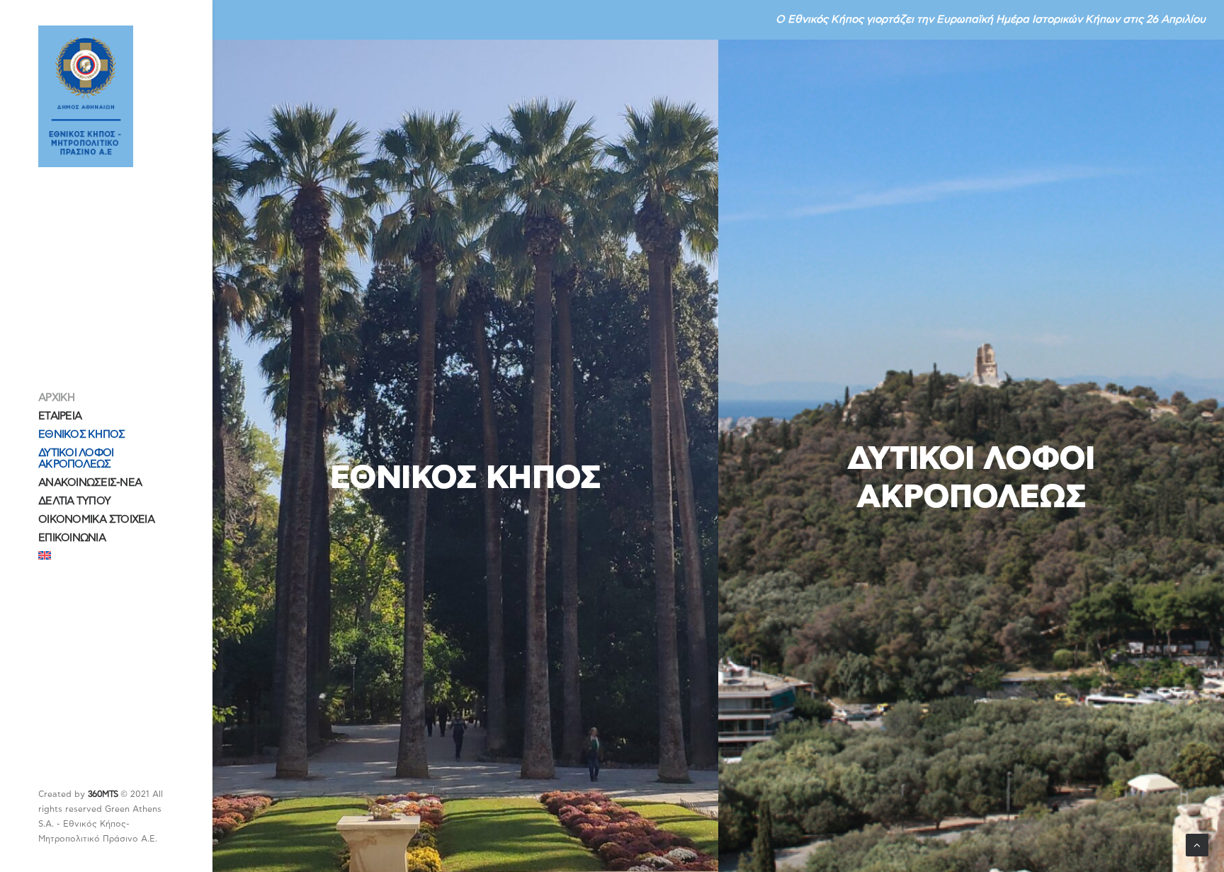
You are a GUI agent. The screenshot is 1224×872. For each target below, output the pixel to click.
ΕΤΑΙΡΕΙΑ (59, 416)
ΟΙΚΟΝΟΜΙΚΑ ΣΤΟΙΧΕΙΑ (96, 519)
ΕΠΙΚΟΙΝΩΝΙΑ (72, 538)
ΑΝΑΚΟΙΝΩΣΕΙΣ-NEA (90, 482)
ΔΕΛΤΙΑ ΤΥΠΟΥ (74, 501)
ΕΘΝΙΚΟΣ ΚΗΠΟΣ (81, 434)
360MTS (103, 794)
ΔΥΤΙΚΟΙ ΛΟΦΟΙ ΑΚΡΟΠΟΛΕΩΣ (75, 459)
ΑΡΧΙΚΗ (56, 397)
